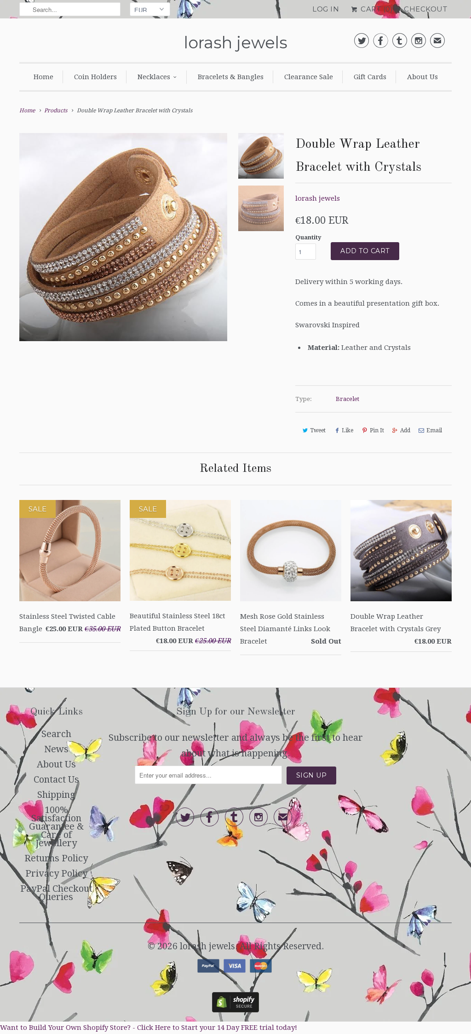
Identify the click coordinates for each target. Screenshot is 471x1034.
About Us (422, 77)
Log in (325, 9)
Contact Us (56, 779)
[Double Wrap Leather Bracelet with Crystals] (123, 237)
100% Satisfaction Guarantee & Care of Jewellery (56, 826)
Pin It (377, 430)
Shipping (56, 794)
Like (347, 430)
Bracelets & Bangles (231, 77)
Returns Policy (56, 858)
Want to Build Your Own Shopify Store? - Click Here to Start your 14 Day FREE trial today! (148, 1027)
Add (405, 430)
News (56, 749)
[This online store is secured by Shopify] (235, 1009)
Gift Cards (370, 77)
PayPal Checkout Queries (56, 892)
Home (43, 77)
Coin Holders (95, 77)
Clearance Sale (308, 77)
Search (56, 733)
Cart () (376, 9)
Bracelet (347, 398)
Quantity (308, 237)
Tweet (318, 430)
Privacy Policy (56, 873)
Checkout (425, 9)
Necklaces (154, 77)
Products (55, 110)
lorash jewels (235, 42)
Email (434, 430)
